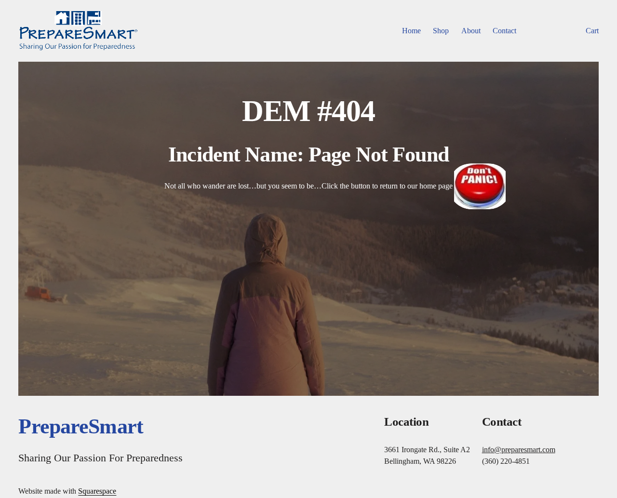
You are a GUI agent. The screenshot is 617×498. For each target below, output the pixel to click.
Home (411, 31)
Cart (592, 31)
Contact (504, 31)
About (471, 31)
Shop (441, 31)
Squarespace (97, 491)
